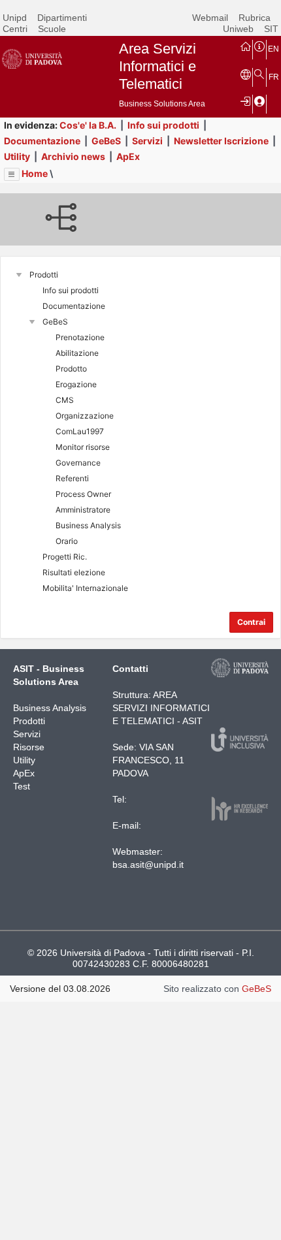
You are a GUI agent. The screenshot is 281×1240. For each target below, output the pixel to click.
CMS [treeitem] (65, 400)
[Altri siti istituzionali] (245, 74)
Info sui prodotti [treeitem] (70, 290)
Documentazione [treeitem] (73, 306)
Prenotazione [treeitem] (80, 337)
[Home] (245, 46)
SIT (271, 29)
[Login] (245, 100)
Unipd (15, 17)
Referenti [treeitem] (72, 478)
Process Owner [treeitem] (83, 494)
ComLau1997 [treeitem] (80, 431)
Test (21, 786)
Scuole (52, 29)
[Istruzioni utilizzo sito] (259, 46)
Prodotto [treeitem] (71, 369)
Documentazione (42, 140)
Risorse (28, 747)
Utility (17, 156)
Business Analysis (49, 708)
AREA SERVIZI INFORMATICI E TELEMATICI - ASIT (161, 708)
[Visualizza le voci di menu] (12, 174)
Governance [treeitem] (78, 463)
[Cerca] (259, 74)
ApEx (128, 156)
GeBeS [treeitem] (55, 321)
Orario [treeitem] (67, 541)
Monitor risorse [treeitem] (83, 447)
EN (273, 49)
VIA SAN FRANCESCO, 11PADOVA (148, 760)
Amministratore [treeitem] (83, 510)
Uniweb (238, 29)
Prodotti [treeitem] (43, 274)
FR (274, 77)
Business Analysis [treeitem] (88, 525)
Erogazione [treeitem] (76, 384)
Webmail (210, 17)
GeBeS (106, 140)
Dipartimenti (62, 17)
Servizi (147, 140)
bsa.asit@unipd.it (148, 864)
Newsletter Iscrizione (221, 140)
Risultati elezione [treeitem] (73, 572)
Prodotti (29, 721)
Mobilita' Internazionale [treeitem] (85, 588)
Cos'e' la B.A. (87, 125)
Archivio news (73, 156)
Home (35, 173)
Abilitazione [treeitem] (77, 353)
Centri (15, 29)
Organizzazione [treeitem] (85, 416)
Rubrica (255, 17)
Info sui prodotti (163, 125)
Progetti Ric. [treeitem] (64, 557)
